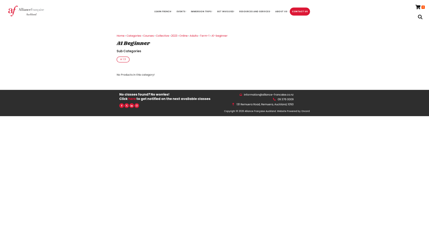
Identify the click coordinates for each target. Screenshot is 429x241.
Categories (134, 36)
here (132, 99)
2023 (174, 36)
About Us (281, 11)
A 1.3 (123, 59)
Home (121, 36)
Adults (194, 36)
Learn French (162, 11)
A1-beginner (219, 36)
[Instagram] (136, 105)
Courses (148, 36)
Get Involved (225, 11)
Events (181, 11)
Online (183, 36)
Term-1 (204, 36)
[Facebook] (121, 105)
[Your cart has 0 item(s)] (420, 7)
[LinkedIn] (131, 105)
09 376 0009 (286, 99)
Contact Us (300, 11)
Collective (162, 36)
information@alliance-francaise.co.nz (269, 95)
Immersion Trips (201, 11)
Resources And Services (254, 11)
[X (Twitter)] (126, 105)
